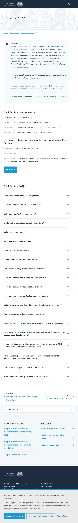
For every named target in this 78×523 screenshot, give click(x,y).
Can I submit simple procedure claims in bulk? (25, 367)
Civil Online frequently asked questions (22, 195)
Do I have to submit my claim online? (21, 259)
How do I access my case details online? (23, 286)
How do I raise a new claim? (17, 250)
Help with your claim (50, 445)
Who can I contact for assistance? (20, 214)
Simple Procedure (27, 33)
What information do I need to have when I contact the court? (33, 305)
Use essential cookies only (41, 516)
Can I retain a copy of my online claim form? (24, 268)
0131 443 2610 (48, 486)
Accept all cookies (14, 516)
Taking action (14, 33)
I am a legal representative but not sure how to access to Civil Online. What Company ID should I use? (33, 345)
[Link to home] (13, 4)
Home (6, 33)
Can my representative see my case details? (24, 314)
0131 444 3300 (48, 484)
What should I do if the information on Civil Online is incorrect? (33, 323)
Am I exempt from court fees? (18, 241)
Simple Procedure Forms (15, 455)
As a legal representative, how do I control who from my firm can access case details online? (34, 333)
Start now (10, 169)
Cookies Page (62, 516)
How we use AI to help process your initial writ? (26, 376)
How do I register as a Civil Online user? (23, 204)
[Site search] (69, 4)
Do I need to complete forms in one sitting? (24, 223)
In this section (12, 409)
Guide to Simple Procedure (53, 428)
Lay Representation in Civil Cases (53, 437)
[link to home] (13, 474)
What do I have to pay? (15, 232)
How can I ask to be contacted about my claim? (26, 296)
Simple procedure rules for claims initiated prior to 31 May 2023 (18, 431)
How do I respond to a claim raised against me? (26, 277)
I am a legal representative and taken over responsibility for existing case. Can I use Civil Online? (32, 357)
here (59, 55)
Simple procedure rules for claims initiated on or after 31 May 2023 (17, 445)
